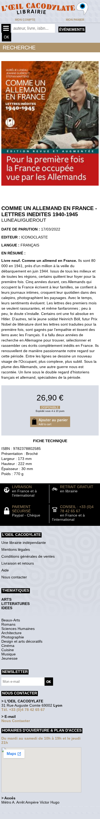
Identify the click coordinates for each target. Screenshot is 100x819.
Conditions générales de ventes (28, 556)
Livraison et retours (17, 563)
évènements (72, 29)
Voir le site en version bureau (29, 810)
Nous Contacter (15, 721)
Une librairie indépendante (23, 542)
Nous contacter (14, 577)
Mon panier (75, 19)
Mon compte (25, 19)
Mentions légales (15, 549)
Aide (5, 570)
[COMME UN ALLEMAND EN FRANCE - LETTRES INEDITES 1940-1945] (50, 187)
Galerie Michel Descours (25, 816)
